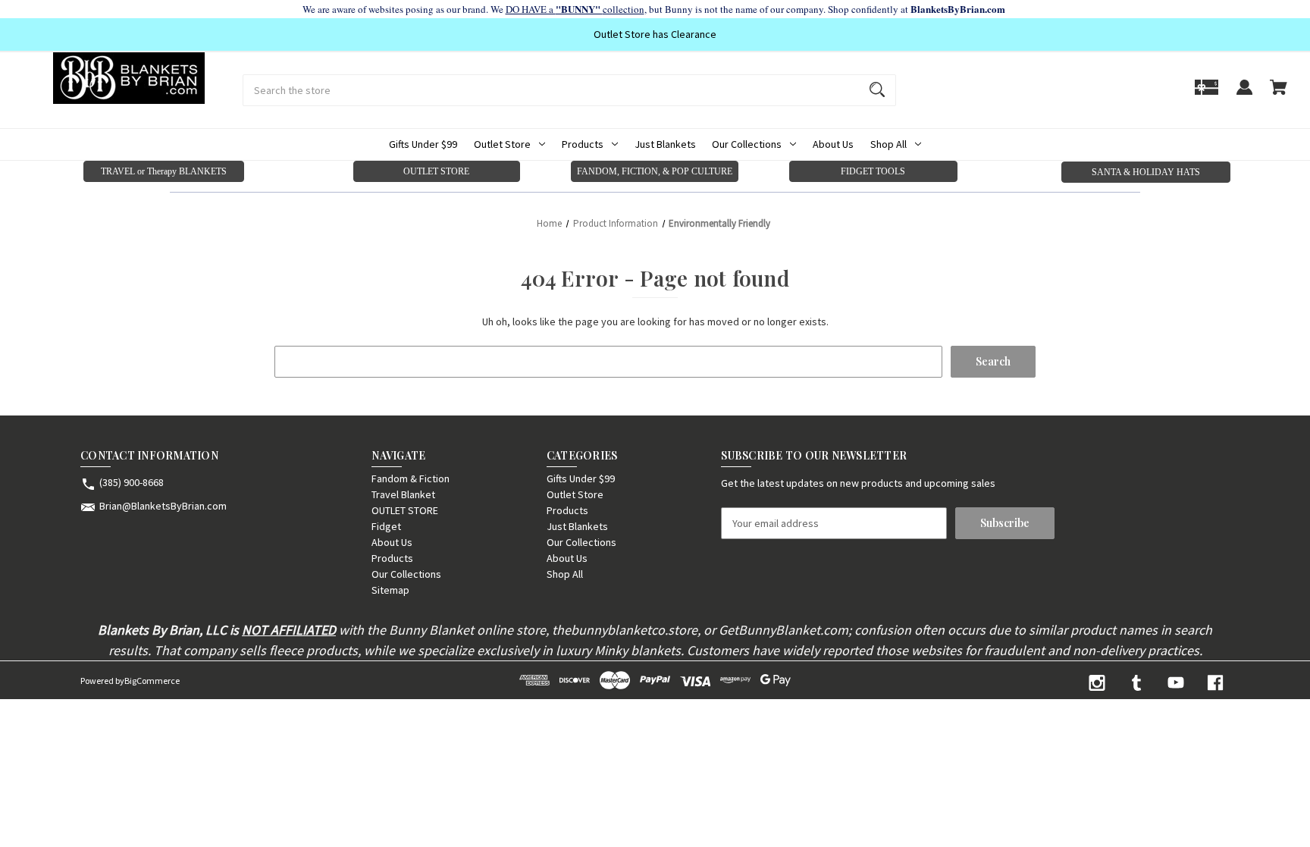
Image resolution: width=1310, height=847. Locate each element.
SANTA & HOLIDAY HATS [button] (1146, 172)
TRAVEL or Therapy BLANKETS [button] (164, 171)
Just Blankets (665, 144)
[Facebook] (1215, 683)
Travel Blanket (403, 494)
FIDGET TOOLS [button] (873, 171)
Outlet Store (502, 144)
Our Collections (747, 144)
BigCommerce (152, 680)
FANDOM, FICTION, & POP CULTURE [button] (654, 171)
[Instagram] (1097, 683)
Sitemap (390, 590)
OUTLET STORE (404, 510)
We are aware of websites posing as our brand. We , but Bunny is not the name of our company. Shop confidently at (655, 9)
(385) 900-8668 (131, 482)
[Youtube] (1175, 683)
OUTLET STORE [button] (436, 171)
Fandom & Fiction (410, 478)
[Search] (877, 90)
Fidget (386, 526)
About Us (833, 144)
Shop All (888, 144)
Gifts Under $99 (423, 144)
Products (582, 144)
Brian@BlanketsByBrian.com (163, 506)
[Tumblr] (1136, 683)
